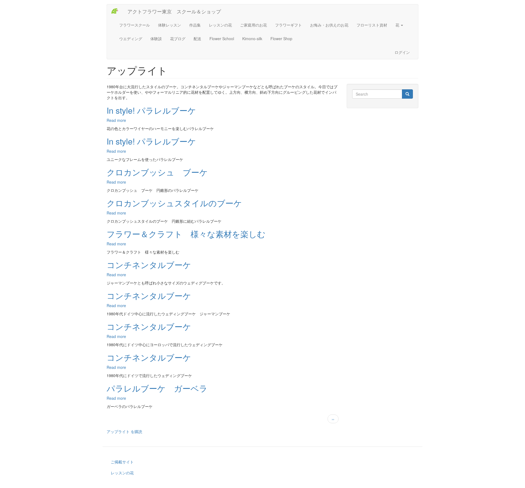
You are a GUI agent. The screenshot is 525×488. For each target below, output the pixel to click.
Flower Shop (281, 38)
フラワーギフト (288, 25)
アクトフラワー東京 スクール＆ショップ (174, 11)
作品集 (195, 25)
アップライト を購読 (124, 431)
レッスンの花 (220, 25)
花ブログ (177, 38)
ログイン (402, 52)
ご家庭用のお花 (253, 25)
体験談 (156, 38)
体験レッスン (169, 25)
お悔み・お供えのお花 (329, 25)
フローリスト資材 (372, 25)
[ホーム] (117, 11)
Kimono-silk (252, 38)
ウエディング (130, 38)
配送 (197, 38)
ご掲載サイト (122, 462)
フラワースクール (134, 25)
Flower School (221, 38)
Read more (116, 120)
